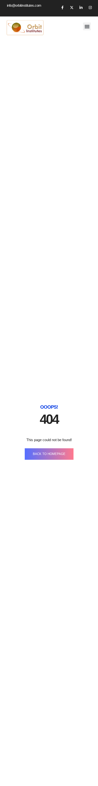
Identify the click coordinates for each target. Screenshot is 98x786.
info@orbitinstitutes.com (24, 5)
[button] (87, 26)
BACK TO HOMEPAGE (49, 454)
